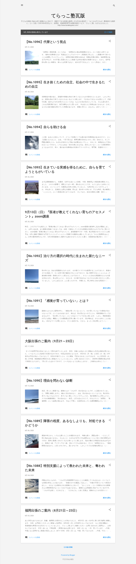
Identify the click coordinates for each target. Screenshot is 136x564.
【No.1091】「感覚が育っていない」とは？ (57, 301)
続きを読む (107, 70)
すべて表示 (108, 32)
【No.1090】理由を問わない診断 (49, 380)
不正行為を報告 (68, 559)
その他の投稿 (68, 547)
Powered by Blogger (68, 555)
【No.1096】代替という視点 (45, 42)
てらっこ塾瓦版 (68, 15)
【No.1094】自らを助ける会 (45, 127)
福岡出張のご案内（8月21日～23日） (52, 510)
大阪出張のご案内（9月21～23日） (50, 341)
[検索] (114, 6)
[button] (109, 41)
